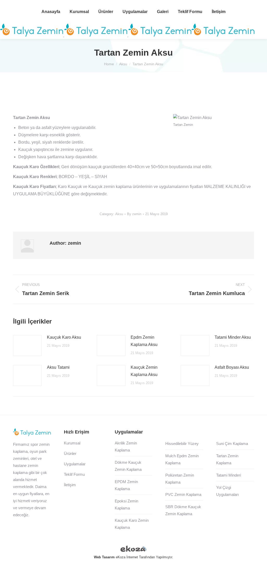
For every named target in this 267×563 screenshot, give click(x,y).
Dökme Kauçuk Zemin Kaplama (128, 466)
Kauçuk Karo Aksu (64, 337)
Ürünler (70, 453)
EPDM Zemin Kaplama (126, 485)
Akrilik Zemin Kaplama (126, 446)
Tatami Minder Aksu (233, 337)
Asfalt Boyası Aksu (232, 367)
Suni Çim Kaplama (232, 443)
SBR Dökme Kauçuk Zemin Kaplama (183, 510)
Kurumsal (72, 443)
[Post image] (27, 345)
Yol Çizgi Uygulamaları (227, 491)
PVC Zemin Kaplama (183, 494)
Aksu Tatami (58, 367)
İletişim (70, 485)
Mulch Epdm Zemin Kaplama (182, 459)
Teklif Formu (74, 474)
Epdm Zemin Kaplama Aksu (144, 341)
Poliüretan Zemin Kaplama (179, 478)
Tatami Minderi (228, 475)
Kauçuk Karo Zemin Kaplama (132, 524)
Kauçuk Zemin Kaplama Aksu (144, 371)
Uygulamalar (75, 464)
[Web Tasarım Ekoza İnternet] (133, 550)
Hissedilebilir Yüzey (182, 443)
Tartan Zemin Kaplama (227, 459)
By (134, 214)
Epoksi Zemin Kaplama (126, 504)
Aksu (119, 214)
